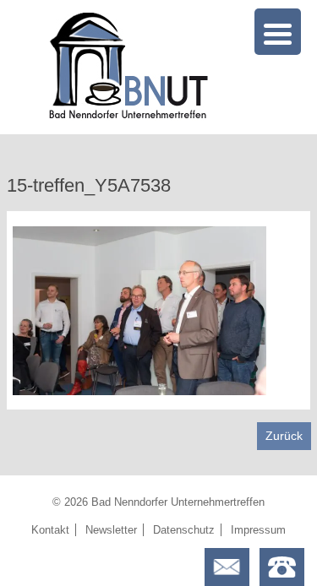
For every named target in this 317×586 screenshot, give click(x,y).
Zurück (284, 435)
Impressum (258, 530)
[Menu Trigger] (277, 31)
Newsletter (111, 530)
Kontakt (50, 530)
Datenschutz (184, 530)
